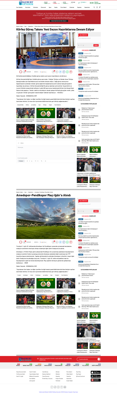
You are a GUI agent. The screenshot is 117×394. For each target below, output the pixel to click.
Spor (50, 7)
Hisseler (67, 365)
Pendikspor (38, 275)
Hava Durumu (48, 365)
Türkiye (44, 104)
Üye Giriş (78, 372)
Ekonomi (43, 7)
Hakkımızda (41, 392)
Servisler (27, 7)
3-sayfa (19, 275)
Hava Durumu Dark (21, 372)
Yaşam (50, 104)
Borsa (18, 365)
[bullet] (38, 161)
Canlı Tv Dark (32, 372)
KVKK (62, 392)
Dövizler (58, 374)
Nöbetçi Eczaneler (34, 376)
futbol (31, 275)
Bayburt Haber (19, 26)
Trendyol (57, 275)
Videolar (71, 7)
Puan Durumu (58, 365)
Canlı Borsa (45, 372)
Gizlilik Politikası (52, 392)
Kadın (56, 7)
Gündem (35, 7)
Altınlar (58, 372)
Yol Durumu (85, 365)
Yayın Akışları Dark (34, 374)
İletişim (46, 392)
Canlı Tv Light (19, 376)
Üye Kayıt (78, 374)
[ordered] (35, 161)
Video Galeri (69, 374)
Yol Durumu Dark (20, 374)
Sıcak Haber (69, 380)
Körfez (27, 104)
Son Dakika (19, 7)
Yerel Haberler (57, 104)
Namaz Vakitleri (27, 365)
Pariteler (76, 365)
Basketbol (30, 26)
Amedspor (25, 275)
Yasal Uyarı (75, 392)
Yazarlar (79, 7)
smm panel (32, 380)
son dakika (33, 104)
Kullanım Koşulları (68, 392)
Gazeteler (87, 7)
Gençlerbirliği (20, 104)
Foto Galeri (63, 7)
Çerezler (59, 392)
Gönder (21, 161)
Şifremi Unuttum (80, 376)
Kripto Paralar (96, 365)
